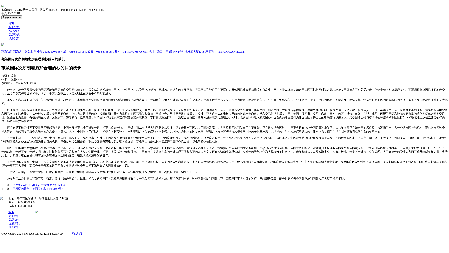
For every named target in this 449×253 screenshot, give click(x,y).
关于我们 (14, 27)
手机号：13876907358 (47, 51)
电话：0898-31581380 (74, 51)
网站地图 (77, 233)
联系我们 (14, 38)
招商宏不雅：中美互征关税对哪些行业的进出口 (42, 185)
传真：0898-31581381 (101, 51)
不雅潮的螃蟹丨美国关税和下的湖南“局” (38, 188)
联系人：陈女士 (23, 51)
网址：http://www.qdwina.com (226, 51)
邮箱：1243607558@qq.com (131, 51)
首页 (11, 23)
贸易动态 (14, 31)
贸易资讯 (14, 34)
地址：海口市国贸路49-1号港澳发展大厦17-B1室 (179, 51)
